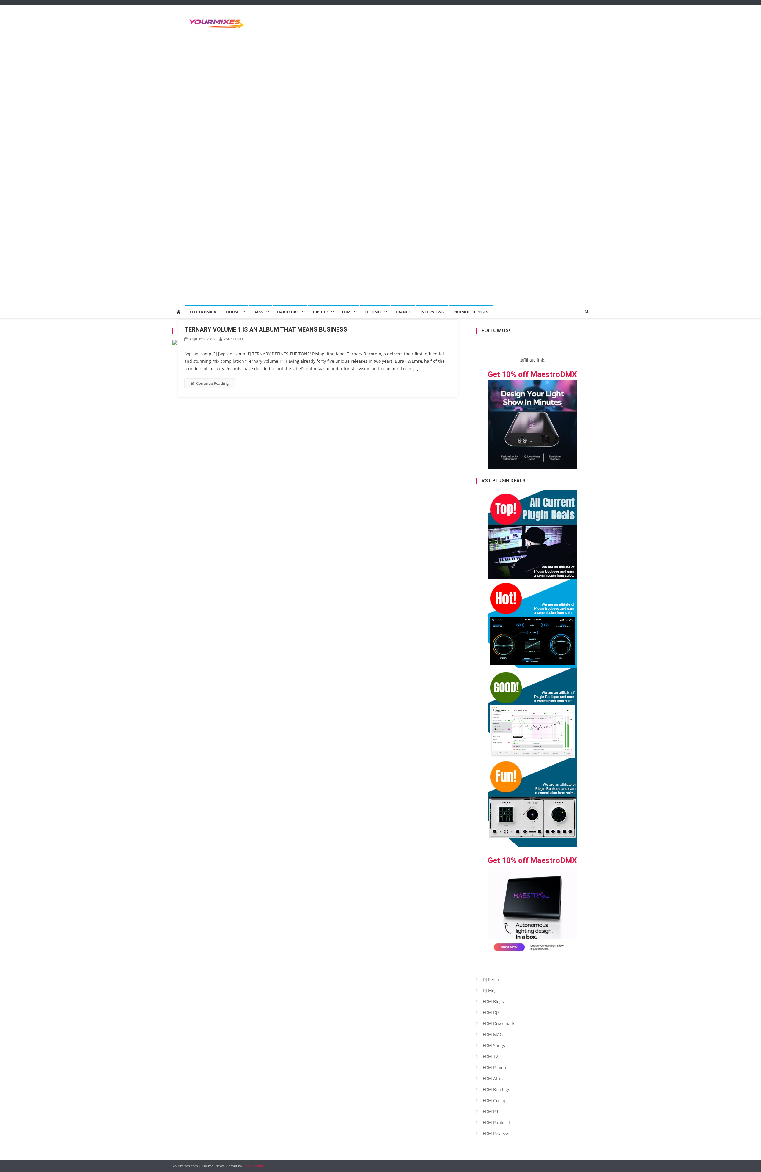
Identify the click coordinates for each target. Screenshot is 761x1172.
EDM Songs (494, 1045)
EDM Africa (494, 1078)
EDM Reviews (496, 1133)
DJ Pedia (491, 979)
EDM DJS (491, 1012)
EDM (346, 312)
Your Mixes (233, 339)
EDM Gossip (495, 1100)
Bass (258, 312)
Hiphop (320, 312)
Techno (373, 312)
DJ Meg (490, 990)
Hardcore (287, 312)
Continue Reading (212, 383)
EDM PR (490, 1111)
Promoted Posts (470, 312)
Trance (403, 312)
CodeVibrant (253, 1165)
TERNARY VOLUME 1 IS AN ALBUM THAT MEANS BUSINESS (265, 329)
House (232, 312)
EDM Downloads (499, 1023)
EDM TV (490, 1056)
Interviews (432, 312)
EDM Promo (494, 1067)
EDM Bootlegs (496, 1089)
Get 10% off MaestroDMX (532, 374)
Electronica (203, 312)
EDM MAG (493, 1034)
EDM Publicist (496, 1122)
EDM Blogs (493, 1001)
